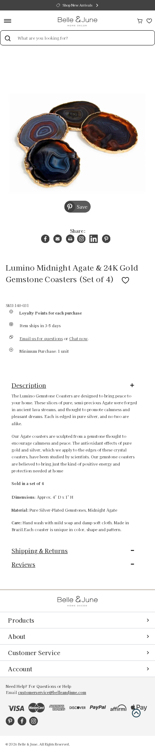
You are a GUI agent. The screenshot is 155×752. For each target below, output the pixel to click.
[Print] (70, 239)
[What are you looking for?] (7, 38)
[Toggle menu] (10, 21)
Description (29, 385)
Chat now (78, 338)
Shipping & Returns (40, 550)
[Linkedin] (93, 239)
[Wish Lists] (149, 20)
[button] (136, 713)
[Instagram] (81, 239)
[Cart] (140, 20)
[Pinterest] (106, 239)
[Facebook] (45, 239)
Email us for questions (41, 338)
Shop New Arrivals (77, 5)
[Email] (57, 239)
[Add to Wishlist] (125, 278)
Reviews (23, 564)
